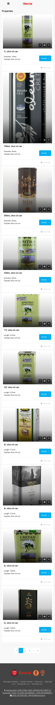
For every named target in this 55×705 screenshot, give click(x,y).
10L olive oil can (11, 387)
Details (44, 58)
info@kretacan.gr (38, 695)
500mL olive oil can (13, 215)
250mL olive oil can (13, 273)
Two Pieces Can (37, 684)
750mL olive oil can (13, 146)
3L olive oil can (11, 566)
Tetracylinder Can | (24, 684)
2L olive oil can (11, 623)
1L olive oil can (11, 51)
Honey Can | (39, 682)
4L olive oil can (11, 508)
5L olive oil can (11, 444)
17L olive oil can (11, 330)
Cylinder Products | (27, 682)
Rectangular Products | (11, 682)
